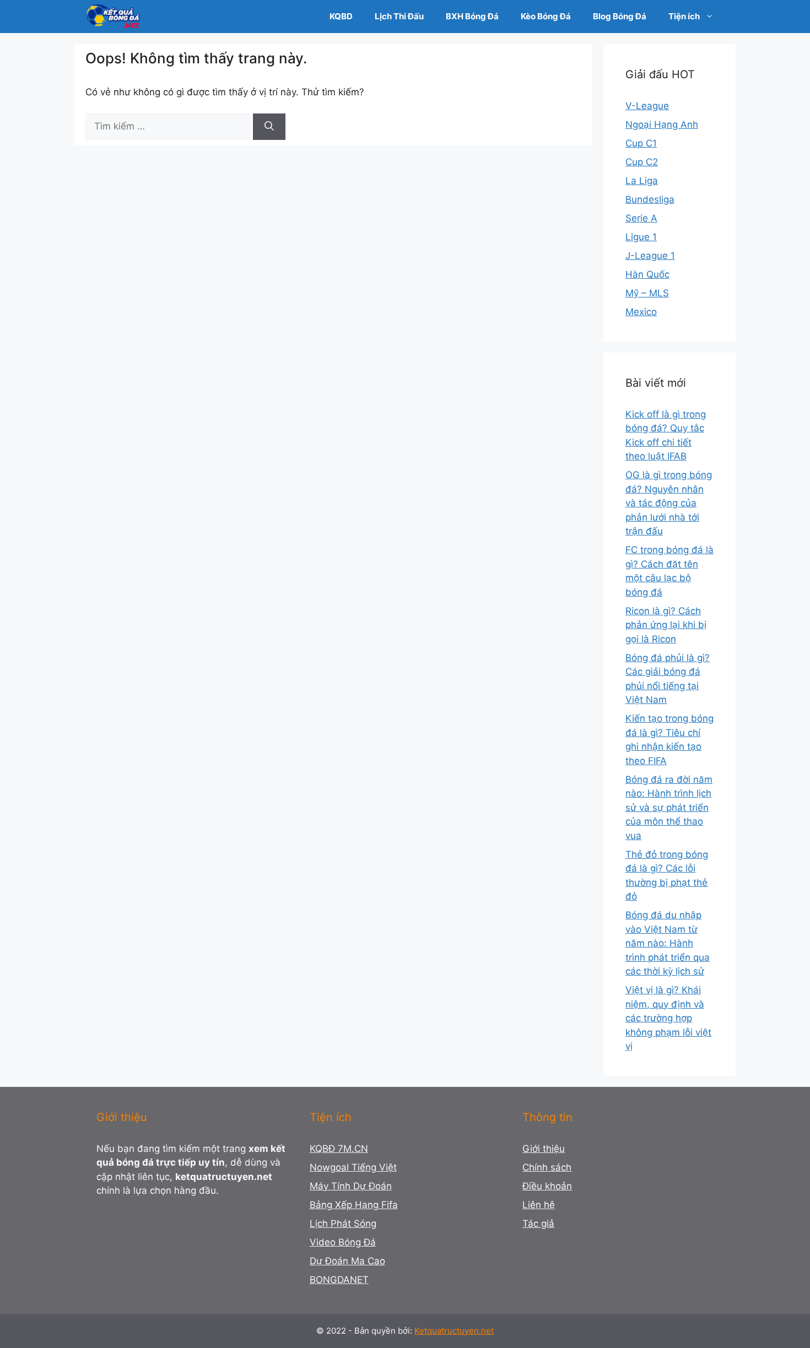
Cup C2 (641, 161)
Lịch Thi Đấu (399, 16)
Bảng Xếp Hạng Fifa (354, 1204)
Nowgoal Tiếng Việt (353, 1167)
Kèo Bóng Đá (546, 16)
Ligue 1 (641, 236)
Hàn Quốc (647, 274)
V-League (647, 105)
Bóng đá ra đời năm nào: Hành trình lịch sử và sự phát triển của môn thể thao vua (668, 807)
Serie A (641, 218)
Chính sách (546, 1167)
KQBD (341, 16)
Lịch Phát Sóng (343, 1223)
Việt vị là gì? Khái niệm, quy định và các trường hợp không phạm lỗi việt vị (668, 1018)
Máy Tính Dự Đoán (351, 1186)
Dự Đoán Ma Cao (347, 1260)
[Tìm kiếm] (269, 126)
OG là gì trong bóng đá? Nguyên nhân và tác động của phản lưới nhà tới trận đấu (668, 503)
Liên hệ (538, 1204)
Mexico (641, 311)
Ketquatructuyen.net (454, 1330)
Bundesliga (649, 199)
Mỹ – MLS (647, 293)
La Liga (641, 180)
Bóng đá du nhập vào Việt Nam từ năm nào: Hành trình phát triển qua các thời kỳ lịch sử (667, 943)
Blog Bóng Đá (619, 16)
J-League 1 (650, 255)
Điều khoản (547, 1186)
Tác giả (538, 1223)
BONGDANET (339, 1279)
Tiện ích (684, 16)
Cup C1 (641, 143)
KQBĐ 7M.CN (339, 1148)
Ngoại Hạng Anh (661, 124)
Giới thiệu (543, 1148)
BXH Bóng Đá (472, 16)
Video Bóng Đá (343, 1242)
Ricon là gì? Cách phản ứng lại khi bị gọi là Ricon (665, 625)
